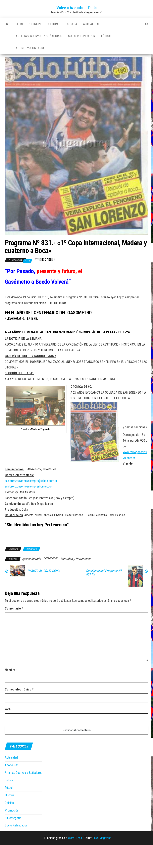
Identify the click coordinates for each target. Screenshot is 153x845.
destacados (50, 558)
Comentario (14, 608)
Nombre (11, 670)
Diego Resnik (47, 259)
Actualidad (91, 24)
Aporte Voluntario (30, 48)
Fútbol (106, 36)
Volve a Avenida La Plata (76, 7)
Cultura (53, 24)
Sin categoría (13, 818)
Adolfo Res (12, 765)
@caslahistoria (31, 559)
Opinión (35, 24)
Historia (71, 24)
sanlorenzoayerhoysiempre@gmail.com (29, 486)
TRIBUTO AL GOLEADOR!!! (43, 571)
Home (20, 24)
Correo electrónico (19, 689)
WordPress (75, 838)
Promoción (12, 810)
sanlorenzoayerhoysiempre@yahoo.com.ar (31, 481)
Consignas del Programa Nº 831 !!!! (104, 572)
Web (8, 709)
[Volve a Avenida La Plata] (7, 24)
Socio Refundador (81, 36)
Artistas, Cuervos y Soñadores (39, 36)
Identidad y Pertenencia (76, 559)
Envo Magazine (102, 838)
